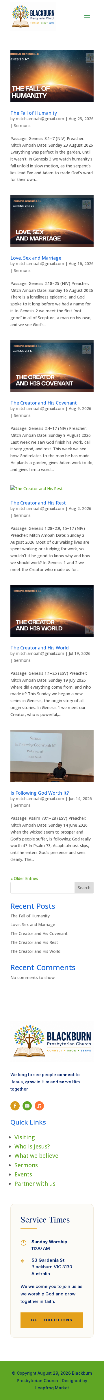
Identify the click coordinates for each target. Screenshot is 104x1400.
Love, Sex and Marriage (35, 258)
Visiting (24, 1137)
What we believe (36, 1155)
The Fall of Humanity (33, 113)
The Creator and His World (39, 648)
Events (23, 1174)
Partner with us (34, 1183)
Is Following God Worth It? (39, 793)
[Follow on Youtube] (27, 1105)
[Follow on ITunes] (39, 1105)
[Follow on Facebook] (15, 1105)
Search (84, 887)
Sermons (22, 125)
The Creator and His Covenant (43, 403)
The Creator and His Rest (38, 503)
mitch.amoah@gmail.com (40, 118)
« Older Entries (24, 878)
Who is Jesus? (32, 1146)
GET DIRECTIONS (52, 1320)
